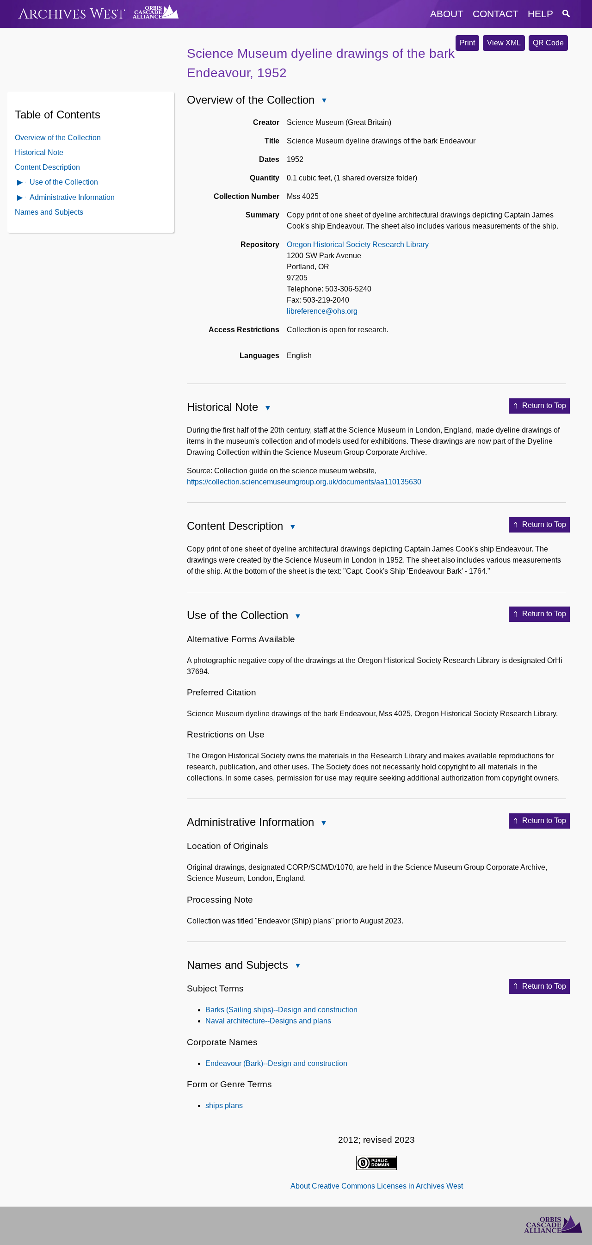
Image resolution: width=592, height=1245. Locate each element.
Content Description (47, 167)
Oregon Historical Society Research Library (358, 244)
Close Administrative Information (323, 824)
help (540, 13)
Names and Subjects (49, 212)
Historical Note (39, 152)
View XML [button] (504, 43)
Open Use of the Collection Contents (20, 183)
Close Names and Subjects (297, 966)
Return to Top (544, 405)
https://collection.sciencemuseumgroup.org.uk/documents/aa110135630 (304, 482)
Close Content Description (292, 528)
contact (495, 13)
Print (467, 43)
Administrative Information (72, 197)
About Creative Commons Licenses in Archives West (376, 1186)
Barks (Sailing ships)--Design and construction (281, 1010)
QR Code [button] (548, 43)
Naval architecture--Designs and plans (268, 1021)
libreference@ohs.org (322, 311)
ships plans (224, 1105)
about (446, 13)
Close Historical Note (267, 409)
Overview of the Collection (58, 137)
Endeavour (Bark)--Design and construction (276, 1063)
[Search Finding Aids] (566, 13)
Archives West (71, 14)
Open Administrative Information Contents (20, 198)
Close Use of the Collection (297, 617)
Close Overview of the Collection (323, 101)
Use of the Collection (64, 182)
